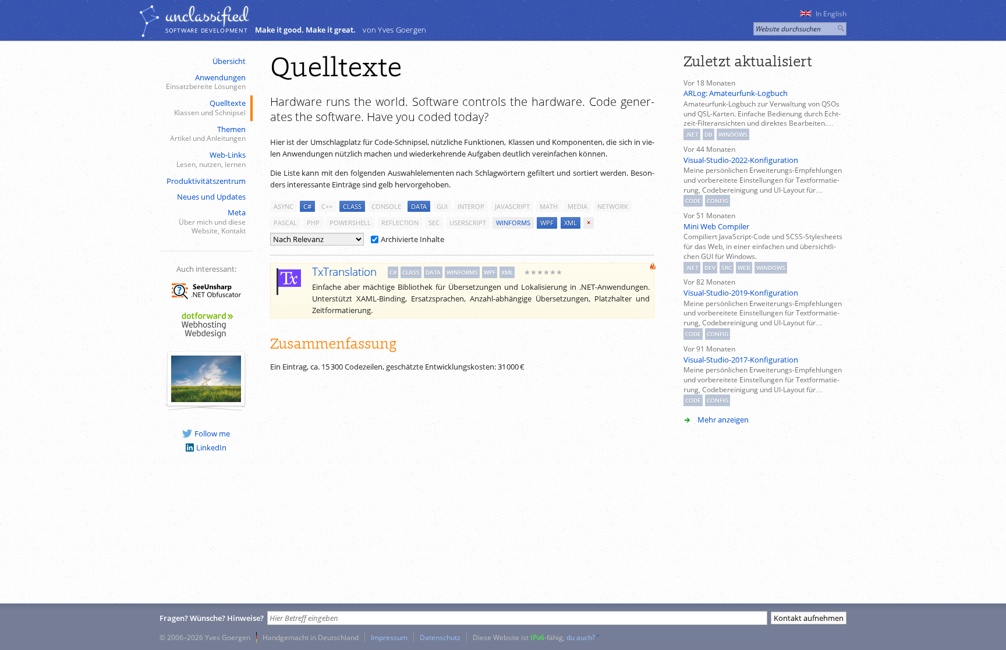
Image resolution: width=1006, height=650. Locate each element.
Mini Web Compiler (716, 226)
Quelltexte (210, 107)
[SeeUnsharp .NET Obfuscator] (206, 301)
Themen (208, 133)
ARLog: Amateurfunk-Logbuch (735, 93)
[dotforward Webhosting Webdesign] (206, 338)
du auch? (580, 637)
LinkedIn (211, 447)
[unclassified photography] (206, 399)
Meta (212, 221)
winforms (513, 222)
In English (831, 14)
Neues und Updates (211, 196)
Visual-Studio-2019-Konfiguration (740, 292)
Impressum (389, 637)
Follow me (212, 433)
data (419, 206)
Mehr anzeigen (723, 419)
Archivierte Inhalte (412, 239)
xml (570, 222)
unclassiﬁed (206, 15)
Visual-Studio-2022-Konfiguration (740, 160)
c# (307, 206)
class (352, 206)
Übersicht (229, 61)
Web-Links (211, 159)
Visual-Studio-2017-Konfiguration (740, 359)
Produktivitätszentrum (206, 181)
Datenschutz (440, 637)
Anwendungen (206, 81)
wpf (547, 222)
